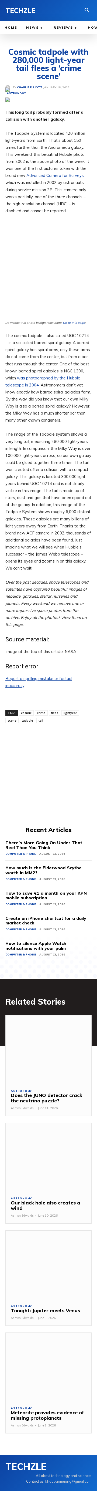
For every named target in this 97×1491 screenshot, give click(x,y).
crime (41, 713)
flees (54, 713)
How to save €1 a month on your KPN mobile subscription (46, 895)
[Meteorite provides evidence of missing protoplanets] (48, 1367)
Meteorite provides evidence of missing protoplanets (47, 1415)
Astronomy (21, 1091)
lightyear (70, 713)
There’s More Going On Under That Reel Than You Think (43, 845)
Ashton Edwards (22, 1108)
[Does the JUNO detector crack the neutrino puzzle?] (48, 1049)
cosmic (26, 713)
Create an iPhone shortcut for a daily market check (45, 921)
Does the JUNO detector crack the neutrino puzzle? (46, 1098)
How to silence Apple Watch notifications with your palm (35, 946)
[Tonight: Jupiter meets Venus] (48, 1265)
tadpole (27, 720)
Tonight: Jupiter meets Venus (45, 1310)
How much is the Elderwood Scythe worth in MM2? (43, 870)
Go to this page (74, 323)
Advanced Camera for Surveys (55, 175)
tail (41, 720)
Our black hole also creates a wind (45, 1205)
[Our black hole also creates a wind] (48, 1157)
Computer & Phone (20, 854)
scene (12, 720)
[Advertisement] (48, 774)
